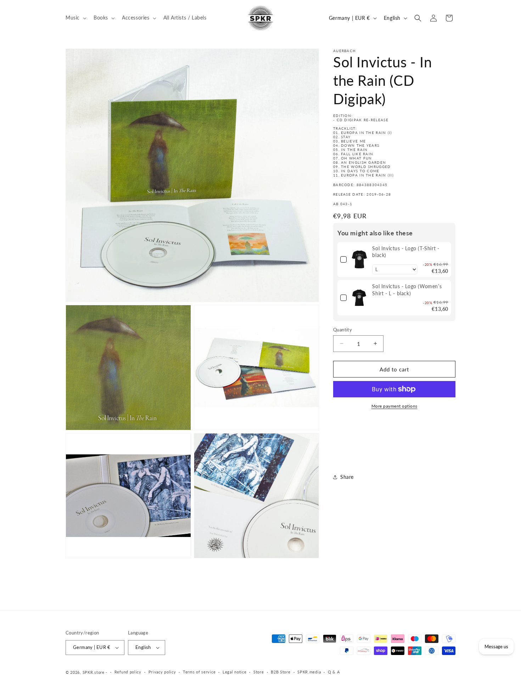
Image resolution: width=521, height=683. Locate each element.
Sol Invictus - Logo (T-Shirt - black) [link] (405, 251)
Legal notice (234, 672)
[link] (359, 259)
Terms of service (199, 672)
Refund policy (127, 672)
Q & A (334, 672)
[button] (75, 17)
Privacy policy (162, 672)
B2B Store (280, 672)
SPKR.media (309, 672)
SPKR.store (94, 672)
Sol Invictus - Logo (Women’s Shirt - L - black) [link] (407, 289)
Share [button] (347, 477)
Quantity (342, 329)
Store (258, 672)
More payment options (394, 406)
